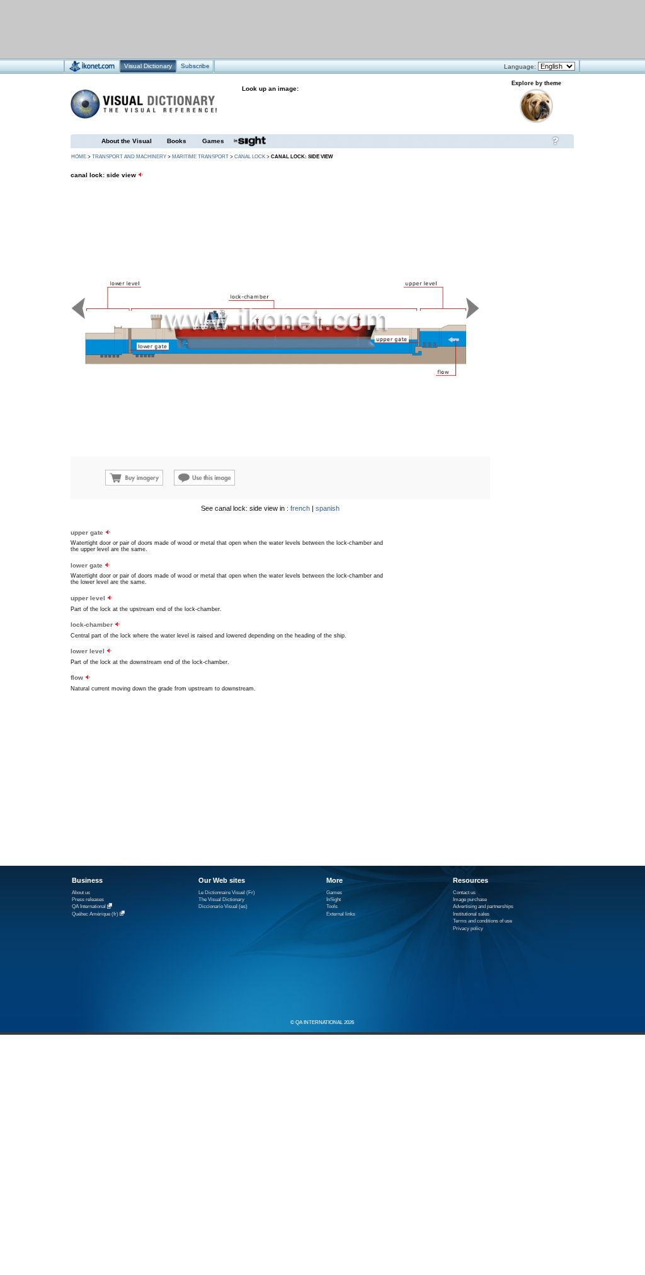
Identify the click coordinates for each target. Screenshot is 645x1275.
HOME (78, 157)
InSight (333, 899)
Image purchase (470, 899)
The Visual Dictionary (221, 899)
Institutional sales (471, 914)
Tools (332, 906)
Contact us (464, 892)
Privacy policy (468, 928)
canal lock (249, 157)
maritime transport (200, 157)
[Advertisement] (285, 29)
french (300, 508)
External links (340, 914)
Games (213, 140)
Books (176, 140)
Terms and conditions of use (482, 921)
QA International (89, 907)
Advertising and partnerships (483, 906)
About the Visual (126, 140)
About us (81, 892)
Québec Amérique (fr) (95, 914)
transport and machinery (129, 157)
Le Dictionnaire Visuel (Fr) (226, 892)
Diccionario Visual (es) (223, 906)
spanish (328, 508)
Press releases (88, 899)
